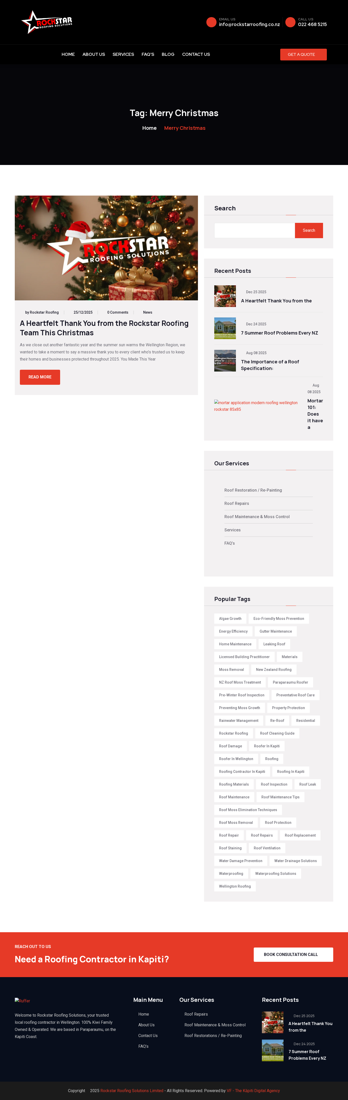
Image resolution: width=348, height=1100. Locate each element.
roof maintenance (234, 797)
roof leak (307, 784)
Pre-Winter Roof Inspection (241, 695)
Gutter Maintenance (276, 631)
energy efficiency (233, 631)
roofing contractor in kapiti (242, 772)
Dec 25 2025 (255, 292)
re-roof (277, 721)
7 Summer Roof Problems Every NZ (279, 333)
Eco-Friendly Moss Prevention (278, 619)
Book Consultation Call (291, 954)
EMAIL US (227, 19)
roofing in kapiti (290, 772)
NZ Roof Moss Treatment (240, 682)
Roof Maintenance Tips (280, 797)
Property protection (288, 708)
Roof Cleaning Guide (277, 733)
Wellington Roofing (235, 886)
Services (123, 54)
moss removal (231, 670)
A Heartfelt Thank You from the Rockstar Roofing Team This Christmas (104, 327)
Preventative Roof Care (295, 695)
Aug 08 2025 (255, 353)
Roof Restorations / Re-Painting (213, 1035)
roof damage (230, 746)
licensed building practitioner (244, 657)
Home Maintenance (235, 644)
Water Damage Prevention (240, 861)
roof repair (229, 835)
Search (225, 208)
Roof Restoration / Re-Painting (253, 490)
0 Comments (117, 312)
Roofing (271, 759)
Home (68, 54)
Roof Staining (230, 848)
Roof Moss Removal (236, 823)
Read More (40, 377)
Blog (168, 54)
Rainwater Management (238, 721)
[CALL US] (290, 22)
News (147, 312)
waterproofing (231, 874)
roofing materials (234, 784)
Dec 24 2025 (255, 324)
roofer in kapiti (267, 746)
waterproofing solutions (275, 874)
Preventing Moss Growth (239, 708)
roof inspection (274, 784)
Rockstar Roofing (233, 733)
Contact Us (196, 54)
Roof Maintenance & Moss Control (257, 516)
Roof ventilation (267, 848)
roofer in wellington (236, 759)
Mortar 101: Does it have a (315, 414)
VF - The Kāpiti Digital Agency (253, 1090)
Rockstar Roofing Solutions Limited (131, 1090)
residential (305, 721)
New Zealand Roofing (274, 670)
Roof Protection (278, 823)
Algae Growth (230, 619)
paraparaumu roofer (290, 682)
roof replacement (300, 835)
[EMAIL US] (211, 22)
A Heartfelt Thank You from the (276, 301)
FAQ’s (148, 54)
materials (290, 657)
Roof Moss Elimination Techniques (248, 810)
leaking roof (274, 644)
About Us (94, 54)
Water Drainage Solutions (295, 861)
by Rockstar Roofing (42, 312)
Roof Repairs (236, 503)
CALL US (306, 19)
